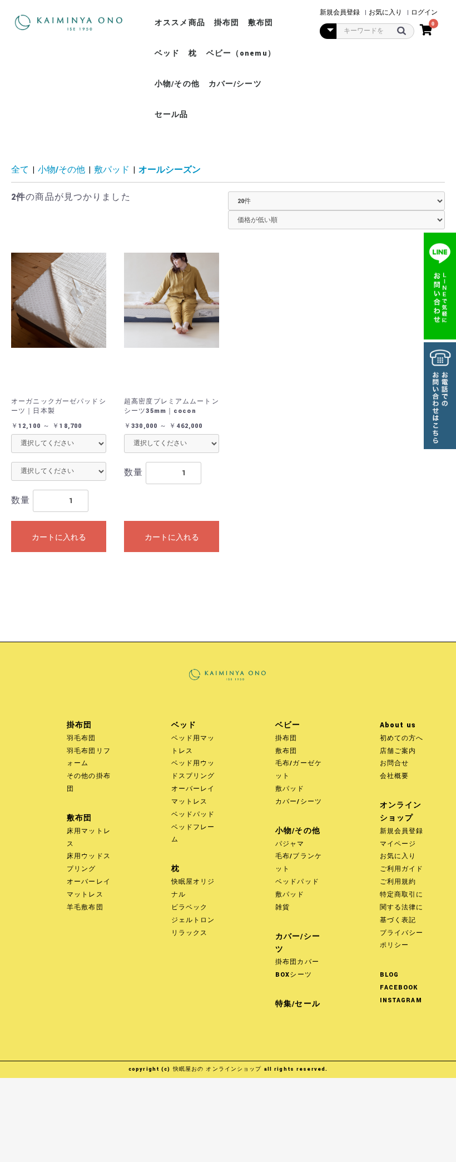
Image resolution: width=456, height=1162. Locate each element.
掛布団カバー (297, 962)
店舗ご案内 (398, 751)
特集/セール (297, 1004)
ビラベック (189, 907)
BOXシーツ (293, 975)
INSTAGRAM (401, 1000)
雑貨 (282, 907)
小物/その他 (177, 84)
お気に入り (398, 856)
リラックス (189, 933)
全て (20, 170)
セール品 (172, 115)
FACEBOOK (399, 987)
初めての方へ (402, 738)
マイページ (398, 844)
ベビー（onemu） (241, 53)
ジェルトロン (193, 920)
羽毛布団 (81, 738)
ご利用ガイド (402, 869)
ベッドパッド (193, 814)
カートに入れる (59, 537)
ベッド (167, 53)
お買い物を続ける (192, 592)
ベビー (287, 725)
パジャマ (290, 844)
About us (398, 725)
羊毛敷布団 (85, 907)
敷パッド (112, 170)
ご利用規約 (398, 882)
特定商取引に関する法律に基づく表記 (402, 907)
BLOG (389, 975)
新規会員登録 (402, 831)
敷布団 (260, 23)
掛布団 (226, 23)
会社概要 (394, 776)
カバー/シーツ (235, 84)
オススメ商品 (180, 23)
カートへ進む (272, 592)
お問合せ (394, 763)
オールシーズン (169, 170)
